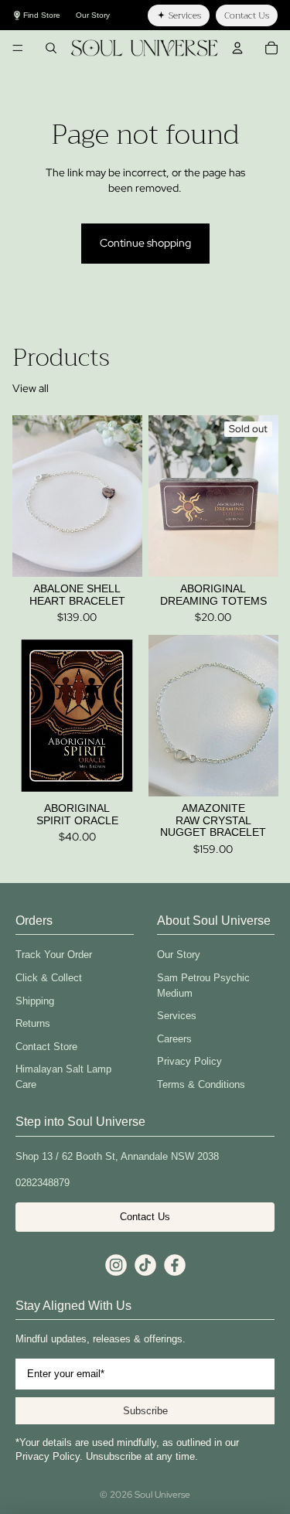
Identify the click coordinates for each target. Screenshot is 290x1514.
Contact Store (46, 1046)
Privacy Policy (189, 1061)
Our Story (178, 954)
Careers (174, 1039)
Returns (32, 1023)
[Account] (237, 48)
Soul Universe (162, 1494)
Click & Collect (48, 978)
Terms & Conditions (201, 1084)
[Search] (51, 48)
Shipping (34, 1001)
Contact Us (145, 1216)
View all (30, 388)
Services (176, 1015)
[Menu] (18, 48)
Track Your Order (53, 954)
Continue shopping (145, 243)
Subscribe (145, 1411)
